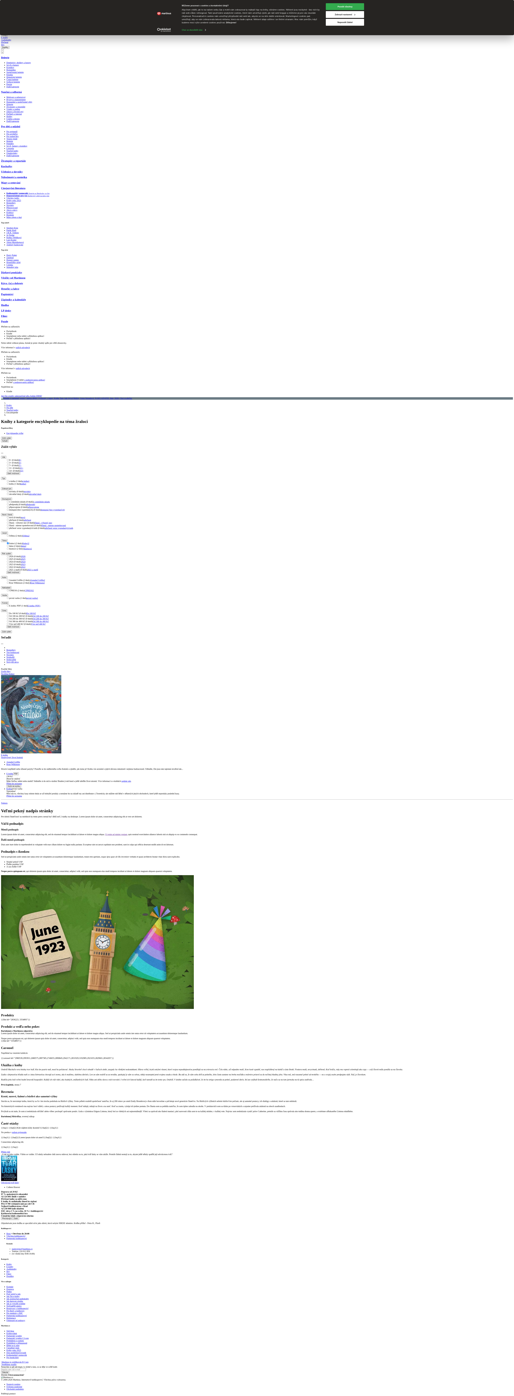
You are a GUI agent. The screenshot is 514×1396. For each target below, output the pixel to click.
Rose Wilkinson (37, 583)
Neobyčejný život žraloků (12, 757)
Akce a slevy (11, 210)
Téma (4, 541)
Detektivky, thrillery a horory (18, 63)
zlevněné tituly (35, 494)
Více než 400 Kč (38, 624)
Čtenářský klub (12, 1348)
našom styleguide (19, 1132)
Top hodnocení (12, 652)
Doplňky (5, 47)
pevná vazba (32, 598)
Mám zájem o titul (14, 217)
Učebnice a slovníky (12, 171)
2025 (23, 559)
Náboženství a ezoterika (14, 177)
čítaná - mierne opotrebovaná (53, 525)
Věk (3, 457)
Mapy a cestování (10, 182)
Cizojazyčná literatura (13, 188)
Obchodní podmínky (15, 1389)
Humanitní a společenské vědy (19, 102)
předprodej (30, 504)
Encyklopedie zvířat (14, 433)
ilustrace (28, 549)
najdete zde (126, 781)
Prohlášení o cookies (15, 1341)
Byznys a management (16, 99)
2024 (23, 562)
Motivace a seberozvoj (15, 97)
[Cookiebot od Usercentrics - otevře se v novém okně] (164, 30)
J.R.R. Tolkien (12, 233)
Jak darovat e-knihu (14, 1301)
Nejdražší (10, 657)
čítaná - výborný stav (43, 523)
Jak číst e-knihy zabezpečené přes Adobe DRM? (21, 396)
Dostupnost (6, 499)
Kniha (9, 789)
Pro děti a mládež (10, 126)
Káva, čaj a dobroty (12, 283)
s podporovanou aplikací (34, 380)
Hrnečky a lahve (10, 288)
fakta (23, 546)
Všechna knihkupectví (15, 1236)
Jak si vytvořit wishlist (15, 1303)
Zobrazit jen (6, 489)
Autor (4, 577)
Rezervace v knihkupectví (17, 1308)
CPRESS (29, 590)
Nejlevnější (11, 660)
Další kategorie (12, 87)
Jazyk (4, 533)
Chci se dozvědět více (192, 30)
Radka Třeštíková (13, 237)
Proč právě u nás (13, 1294)
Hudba (5, 305)
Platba (9, 1291)
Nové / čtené (7, 515)
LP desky (6, 310)
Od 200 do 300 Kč (41, 619)
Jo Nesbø (10, 235)
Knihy (9, 405)
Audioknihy (6, 40)
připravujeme (33, 507)
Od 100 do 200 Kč (41, 616)
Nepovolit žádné (345, 22)
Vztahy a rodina (13, 109)
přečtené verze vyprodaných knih (59, 528)
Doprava (10, 1289)
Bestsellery (11, 203)
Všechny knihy (12, 198)
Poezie (9, 84)
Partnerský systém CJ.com (17, 1338)
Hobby (9, 116)
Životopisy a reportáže (15, 107)
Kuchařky (6, 166)
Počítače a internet (14, 114)
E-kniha (9, 774)
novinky (27, 491)
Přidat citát (5, 1152)
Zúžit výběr (6, 632)
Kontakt (9, 1287)
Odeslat (5, 1372)
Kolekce (10, 212)
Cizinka (9, 265)
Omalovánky (11, 153)
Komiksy (10, 67)
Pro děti (9, 408)
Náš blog (10, 1331)
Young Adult (11, 139)
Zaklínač (10, 257)
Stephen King (12, 228)
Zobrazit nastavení (343, 14)
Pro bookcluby (12, 1357)
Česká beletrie (12, 79)
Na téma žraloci (7, 674)
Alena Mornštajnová (15, 242)
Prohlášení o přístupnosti (16, 1343)
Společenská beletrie (15, 72)
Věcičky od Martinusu (13, 277)
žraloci (25, 543)
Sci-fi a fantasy (12, 65)
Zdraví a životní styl (14, 112)
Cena (4, 611)
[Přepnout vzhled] (2, 51)
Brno (8, 1234)
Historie (9, 104)
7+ (20, 465)
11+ (21, 468)
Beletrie (5, 57)
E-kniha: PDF (34, 606)
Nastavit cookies (13, 1384)
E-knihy (4, 37)
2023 (23, 564)
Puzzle (4, 321)
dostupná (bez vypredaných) (53, 510)
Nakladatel (6, 588)
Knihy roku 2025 (13, 200)
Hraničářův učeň (13, 262)
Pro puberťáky (12, 136)
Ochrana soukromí (14, 1387)
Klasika (9, 75)
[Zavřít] (2, 453)
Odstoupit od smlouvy (15, 1320)
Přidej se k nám (12, 1345)
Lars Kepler (11, 240)
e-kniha (25, 481)
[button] (259, 779)
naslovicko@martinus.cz (22, 1249)
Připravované (12, 208)
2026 (23, 556)
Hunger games (12, 260)
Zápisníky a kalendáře (13, 299)
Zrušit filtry (6, 671)
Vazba (4, 595)
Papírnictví (7, 294)
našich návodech (23, 347)
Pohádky (10, 143)
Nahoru (4, 803)
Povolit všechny (345, 6)
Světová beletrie (13, 82)
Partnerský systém (14, 1336)
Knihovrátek (11, 1333)
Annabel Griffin (37, 580)
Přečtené (4, 42)
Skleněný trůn (12, 267)
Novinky (10, 205)
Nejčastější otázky (14, 1306)
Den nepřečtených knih (16, 1353)
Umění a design (13, 119)
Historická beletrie (14, 77)
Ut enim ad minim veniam (116, 834)
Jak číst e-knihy (13, 1296)
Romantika (11, 70)
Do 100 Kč (31, 613)
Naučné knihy (12, 151)
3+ (20, 463)
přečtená (27, 520)
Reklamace (11, 1318)
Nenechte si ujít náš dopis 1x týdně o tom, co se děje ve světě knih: (29, 1367)
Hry (2, 45)
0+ (20, 460)
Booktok (10, 215)
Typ (3, 478)
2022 (23, 567)
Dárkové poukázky (11, 272)
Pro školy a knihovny (15, 1311)
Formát (5, 603)
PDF (16, 774)
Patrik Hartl (11, 230)
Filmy (4, 316)
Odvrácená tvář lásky (10, 1183)
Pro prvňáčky (12, 134)
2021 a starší (32, 570)
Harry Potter (11, 255)
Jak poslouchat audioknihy (17, 1299)
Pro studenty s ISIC (14, 1313)
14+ (22, 471)
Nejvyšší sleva (12, 662)
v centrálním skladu (41, 502)
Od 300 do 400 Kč (41, 621)
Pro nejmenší (11, 131)
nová (23, 517)
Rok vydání (6, 554)
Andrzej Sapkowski (14, 245)
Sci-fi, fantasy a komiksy (16, 146)
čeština (26, 536)
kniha (23, 484)
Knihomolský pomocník (16, 1355)
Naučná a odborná (11, 92)
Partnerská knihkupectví (16, 1238)
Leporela (10, 148)
